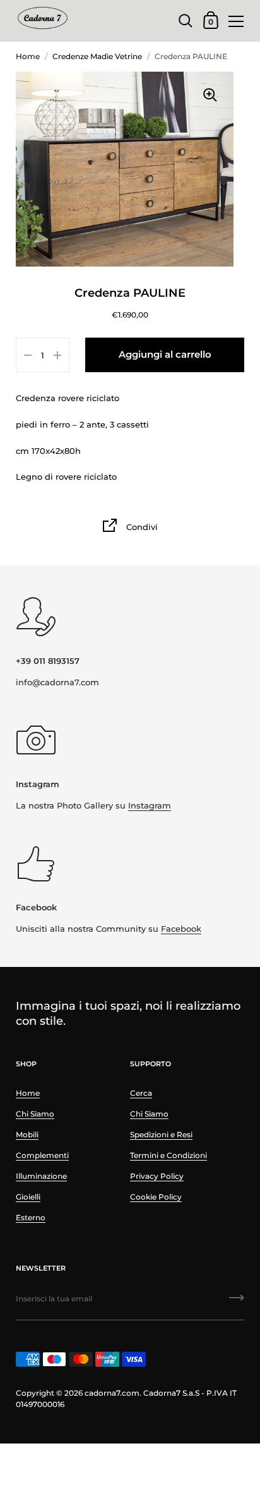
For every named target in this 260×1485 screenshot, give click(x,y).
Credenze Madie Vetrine (97, 56)
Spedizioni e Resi (161, 1134)
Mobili (27, 1134)
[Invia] (236, 1302)
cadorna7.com (112, 1393)
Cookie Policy (156, 1196)
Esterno (30, 1217)
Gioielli (28, 1196)
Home (28, 56)
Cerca (141, 1093)
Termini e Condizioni (168, 1155)
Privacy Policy (157, 1176)
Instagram (149, 805)
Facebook (181, 929)
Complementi (42, 1155)
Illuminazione (41, 1176)
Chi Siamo (35, 1113)
